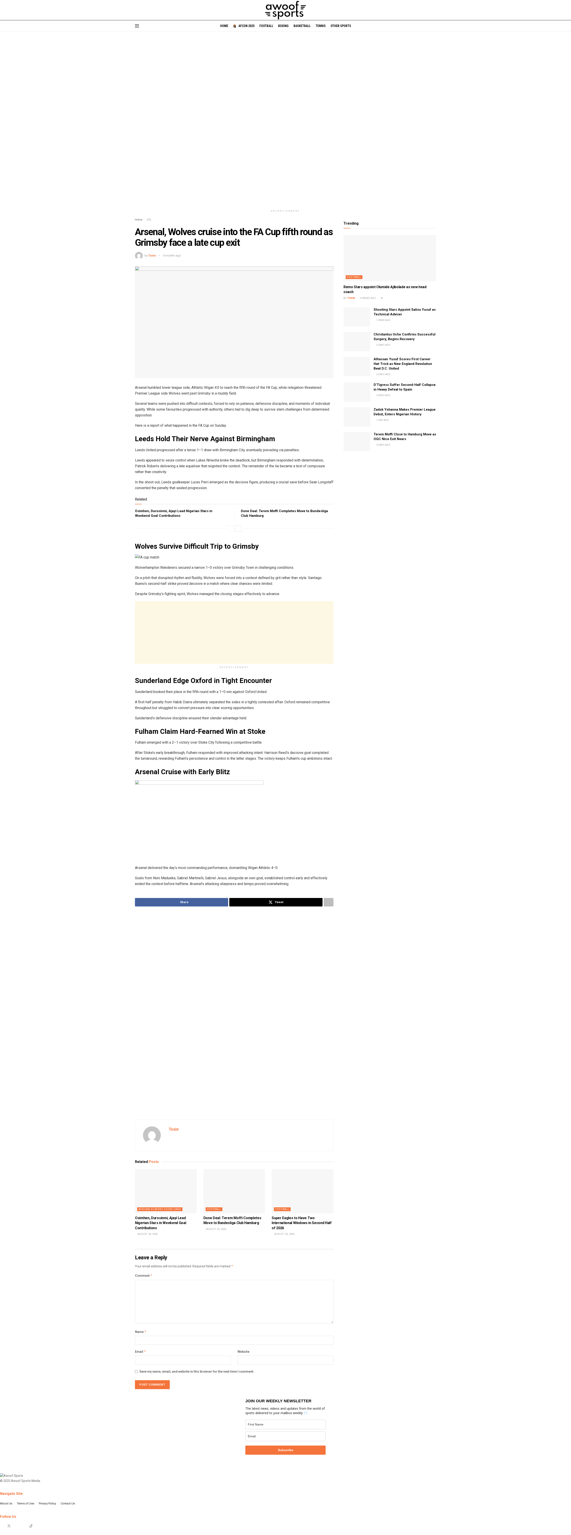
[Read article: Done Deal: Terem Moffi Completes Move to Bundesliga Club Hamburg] (234, 1191)
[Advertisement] (234, 632)
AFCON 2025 (246, 26)
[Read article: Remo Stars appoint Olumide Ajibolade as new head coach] (389, 258)
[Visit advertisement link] (285, 122)
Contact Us (68, 1503)
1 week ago (383, 320)
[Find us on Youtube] (23, 1526)
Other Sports (341, 26)
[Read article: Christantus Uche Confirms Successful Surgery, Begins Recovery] (356, 341)
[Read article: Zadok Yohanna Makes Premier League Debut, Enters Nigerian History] (356, 416)
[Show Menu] (137, 25)
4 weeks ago (367, 298)
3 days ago (383, 395)
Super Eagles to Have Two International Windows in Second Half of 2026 (301, 1223)
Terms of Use (25, 1503)
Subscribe (285, 1450)
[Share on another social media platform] (328, 902)
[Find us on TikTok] (31, 1526)
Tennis (321, 26)
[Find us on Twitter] (9, 1526)
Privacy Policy (47, 1503)
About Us (6, 1503)
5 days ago (383, 344)
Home (224, 26)
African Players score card (160, 1209)
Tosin (152, 255)
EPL (149, 219)
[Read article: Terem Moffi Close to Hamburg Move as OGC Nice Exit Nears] (356, 441)
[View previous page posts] (230, 528)
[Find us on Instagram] (16, 1526)
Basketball (302, 26)
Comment (144, 1275)
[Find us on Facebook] (1, 1526)
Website (243, 1351)
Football (266, 26)
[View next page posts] (238, 528)
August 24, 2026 (147, 1234)
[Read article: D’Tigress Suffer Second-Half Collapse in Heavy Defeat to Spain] (356, 392)
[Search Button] (434, 25)
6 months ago (172, 255)
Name (141, 1332)
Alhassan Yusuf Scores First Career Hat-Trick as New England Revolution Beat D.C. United (403, 363)
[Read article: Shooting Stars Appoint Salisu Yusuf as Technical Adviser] (356, 317)
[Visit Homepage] (285, 10)
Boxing (283, 26)
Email (140, 1351)
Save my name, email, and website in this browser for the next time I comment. (196, 1371)
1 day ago (382, 420)
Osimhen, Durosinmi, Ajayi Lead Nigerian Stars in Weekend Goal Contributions (160, 1223)
